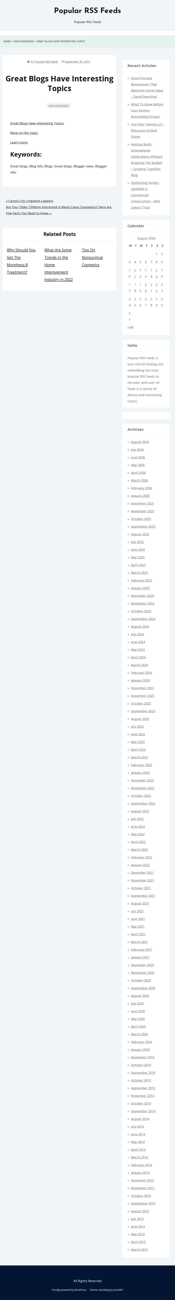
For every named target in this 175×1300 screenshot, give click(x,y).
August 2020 (140, 996)
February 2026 (141, 488)
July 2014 (137, 1126)
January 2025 (140, 588)
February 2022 (141, 857)
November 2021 (142, 880)
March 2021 (139, 942)
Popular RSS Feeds (87, 11)
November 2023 (142, 696)
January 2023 (140, 773)
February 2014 (141, 1165)
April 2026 (138, 473)
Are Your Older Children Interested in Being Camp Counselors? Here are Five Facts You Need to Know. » (58, 210)
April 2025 (138, 565)
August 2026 (140, 442)
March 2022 (139, 850)
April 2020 (138, 1026)
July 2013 (137, 1219)
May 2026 (138, 465)
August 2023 (140, 719)
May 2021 (138, 926)
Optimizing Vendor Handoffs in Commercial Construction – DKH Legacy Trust (145, 195)
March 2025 (139, 573)
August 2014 (140, 1119)
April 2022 (138, 842)
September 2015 (143, 1088)
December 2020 (142, 965)
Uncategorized (59, 105)
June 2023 (138, 734)
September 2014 (143, 1111)
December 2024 (142, 596)
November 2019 (142, 1057)
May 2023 (138, 742)
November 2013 (142, 1188)
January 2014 (140, 1173)
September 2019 (143, 1073)
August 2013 (140, 1211)
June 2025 (138, 550)
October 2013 (141, 1196)
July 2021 (137, 911)
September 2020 (143, 988)
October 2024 (141, 611)
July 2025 (137, 542)
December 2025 (142, 503)
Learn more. (19, 142)
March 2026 (139, 480)
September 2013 (143, 1203)
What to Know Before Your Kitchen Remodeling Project (147, 110)
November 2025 (142, 511)
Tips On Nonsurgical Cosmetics (92, 257)
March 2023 (139, 757)
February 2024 (141, 673)
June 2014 (138, 1134)
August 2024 (140, 626)
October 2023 (141, 703)
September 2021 (143, 896)
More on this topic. (24, 133)
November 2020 (142, 973)
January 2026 (140, 496)
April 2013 (138, 1242)
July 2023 (137, 726)
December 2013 (142, 1180)
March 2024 (139, 665)
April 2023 (138, 750)
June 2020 (138, 1011)
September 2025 (143, 526)
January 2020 (140, 1050)
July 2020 (137, 1003)
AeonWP (118, 1289)
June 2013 (138, 1226)
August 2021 (140, 903)
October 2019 (141, 1065)
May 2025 (138, 557)
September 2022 (143, 803)
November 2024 (142, 603)
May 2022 (138, 834)
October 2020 (141, 980)
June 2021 (138, 919)
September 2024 (143, 619)
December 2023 (142, 688)
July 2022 (137, 819)
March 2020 (139, 1034)
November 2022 (142, 788)
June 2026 (138, 457)
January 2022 (140, 865)
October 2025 (141, 519)
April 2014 (138, 1150)
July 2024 (137, 634)
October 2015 (141, 1080)
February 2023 (141, 765)
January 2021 (140, 957)
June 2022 (138, 826)
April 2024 (138, 657)
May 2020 (138, 1019)
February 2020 (141, 1042)
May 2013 (138, 1234)
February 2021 (141, 950)
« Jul (130, 327)
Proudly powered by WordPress (69, 1289)
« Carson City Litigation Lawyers (29, 201)
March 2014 (139, 1157)
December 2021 (142, 873)
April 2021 (138, 934)
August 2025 (140, 534)
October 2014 (141, 1103)
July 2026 (137, 450)
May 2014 (138, 1142)
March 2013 (139, 1250)
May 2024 (138, 650)
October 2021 (141, 888)
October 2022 (141, 796)
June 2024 (138, 642)
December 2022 (142, 780)
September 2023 (143, 711)
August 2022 (140, 811)
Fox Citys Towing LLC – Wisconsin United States (148, 130)
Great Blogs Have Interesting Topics (37, 123)
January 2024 (140, 680)
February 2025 (141, 580)
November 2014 (142, 1096)
